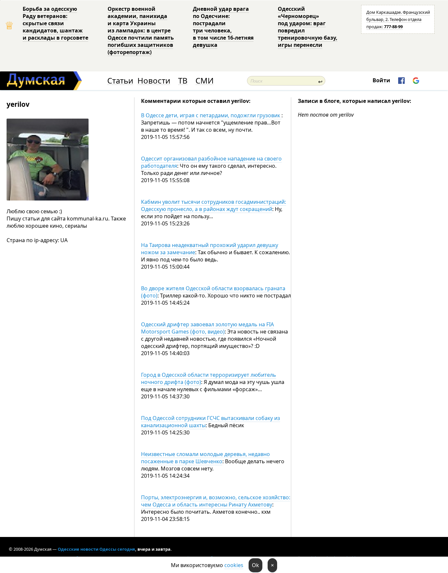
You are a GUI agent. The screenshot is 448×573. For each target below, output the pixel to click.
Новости (153, 81)
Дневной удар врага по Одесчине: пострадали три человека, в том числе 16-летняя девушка (223, 26)
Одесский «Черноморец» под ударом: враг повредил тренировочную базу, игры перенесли (307, 26)
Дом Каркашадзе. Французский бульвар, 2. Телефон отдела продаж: (398, 19)
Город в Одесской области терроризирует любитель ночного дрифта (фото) (208, 378)
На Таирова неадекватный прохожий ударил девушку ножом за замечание (209, 248)
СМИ (204, 81)
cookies (233, 565)
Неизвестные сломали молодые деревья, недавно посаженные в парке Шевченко (205, 457)
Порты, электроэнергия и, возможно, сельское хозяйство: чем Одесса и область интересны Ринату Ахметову (215, 501)
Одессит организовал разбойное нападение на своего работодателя (211, 162)
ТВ (183, 81)
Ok (255, 565)
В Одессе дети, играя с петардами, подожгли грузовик (211, 115)
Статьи (120, 81)
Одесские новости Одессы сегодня (96, 549)
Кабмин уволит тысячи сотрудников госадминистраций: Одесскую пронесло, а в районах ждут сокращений (213, 205)
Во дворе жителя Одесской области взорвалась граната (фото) (213, 292)
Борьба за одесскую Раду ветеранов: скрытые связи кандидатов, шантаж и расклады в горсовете (55, 23)
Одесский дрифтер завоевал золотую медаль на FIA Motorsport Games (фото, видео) (207, 328)
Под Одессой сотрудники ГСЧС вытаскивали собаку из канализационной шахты (210, 421)
